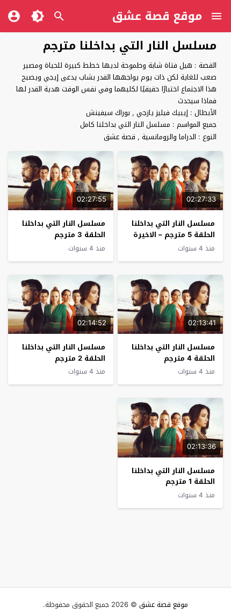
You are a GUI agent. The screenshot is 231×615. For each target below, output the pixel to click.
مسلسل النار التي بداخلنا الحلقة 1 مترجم (173, 476)
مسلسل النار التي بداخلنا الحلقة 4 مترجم (173, 352)
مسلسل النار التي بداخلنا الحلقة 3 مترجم (63, 229)
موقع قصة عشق (157, 16)
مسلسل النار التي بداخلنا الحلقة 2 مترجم (63, 352)
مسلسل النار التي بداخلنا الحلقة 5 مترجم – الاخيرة (173, 229)
